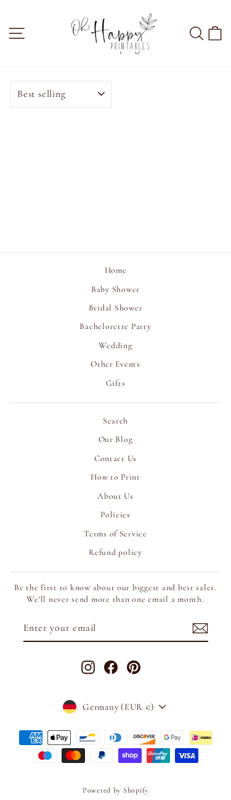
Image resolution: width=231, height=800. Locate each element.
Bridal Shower (116, 307)
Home (116, 270)
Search (115, 420)
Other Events (115, 364)
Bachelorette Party (115, 326)
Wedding (115, 345)
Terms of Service (115, 533)
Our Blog (116, 439)
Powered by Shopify (115, 790)
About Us (115, 496)
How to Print (115, 477)
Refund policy (115, 552)
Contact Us (115, 458)
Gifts (116, 383)
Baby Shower (115, 289)
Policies (115, 514)
